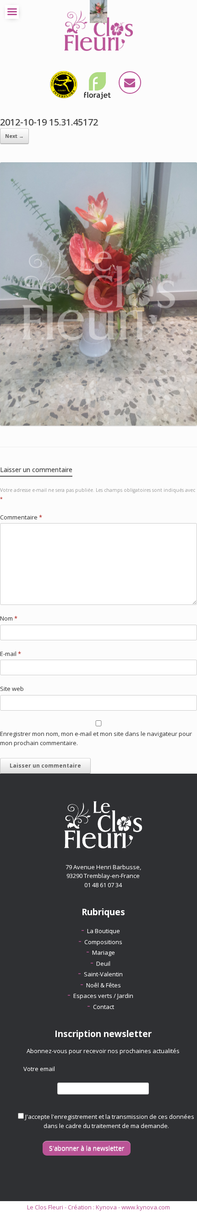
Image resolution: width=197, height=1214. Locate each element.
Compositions (103, 942)
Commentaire (21, 517)
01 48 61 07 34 (103, 885)
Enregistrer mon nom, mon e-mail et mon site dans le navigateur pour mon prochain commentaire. (96, 738)
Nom (8, 618)
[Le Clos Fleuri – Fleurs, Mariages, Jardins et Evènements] (98, 30)
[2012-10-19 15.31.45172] (98, 423)
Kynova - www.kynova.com (133, 1207)
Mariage (103, 952)
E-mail (10, 654)
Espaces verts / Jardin (103, 996)
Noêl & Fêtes (103, 985)
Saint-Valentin (103, 974)
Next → (14, 135)
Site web (12, 688)
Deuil (103, 963)
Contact (103, 1007)
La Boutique (103, 931)
